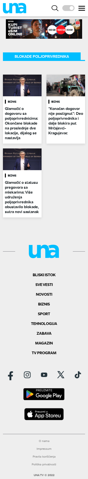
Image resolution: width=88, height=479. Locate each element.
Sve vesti (44, 284)
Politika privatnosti (44, 464)
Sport (44, 313)
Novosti (44, 294)
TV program (44, 352)
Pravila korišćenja (44, 456)
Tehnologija (44, 323)
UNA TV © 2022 (44, 475)
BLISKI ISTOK (44, 274)
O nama (44, 441)
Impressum (44, 448)
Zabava (44, 333)
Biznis (44, 303)
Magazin (44, 342)
